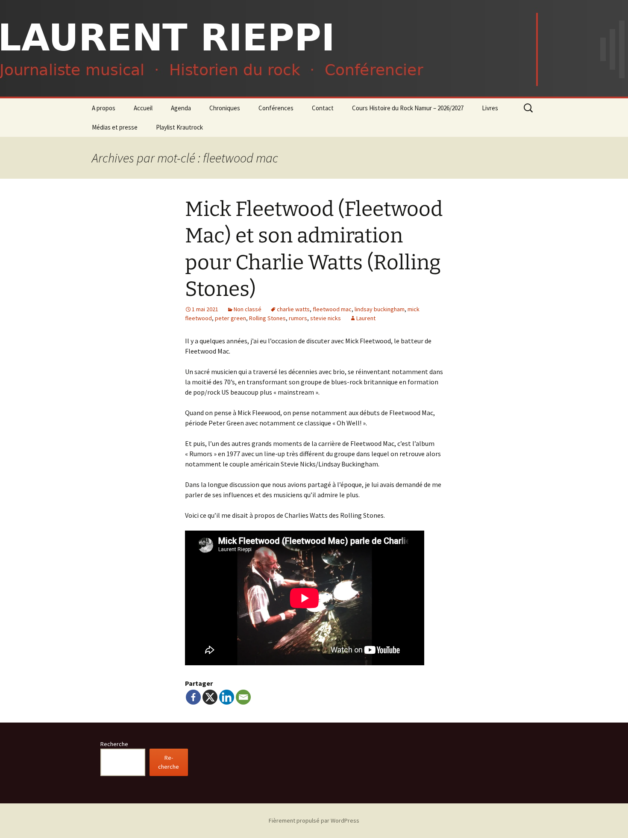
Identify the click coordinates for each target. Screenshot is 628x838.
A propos (103, 108)
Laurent (366, 318)
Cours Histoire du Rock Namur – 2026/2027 (408, 108)
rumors (298, 318)
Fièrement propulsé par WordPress (314, 820)
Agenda (181, 108)
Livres (490, 108)
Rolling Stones (267, 318)
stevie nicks (325, 318)
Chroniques (224, 108)
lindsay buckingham (380, 309)
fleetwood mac (332, 309)
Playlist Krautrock (179, 127)
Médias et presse (115, 127)
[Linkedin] (226, 697)
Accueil (143, 108)
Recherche (114, 744)
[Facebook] (193, 697)
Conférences (275, 108)
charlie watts (293, 309)
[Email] (243, 697)
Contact (323, 108)
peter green (230, 318)
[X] (209, 697)
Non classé (247, 309)
